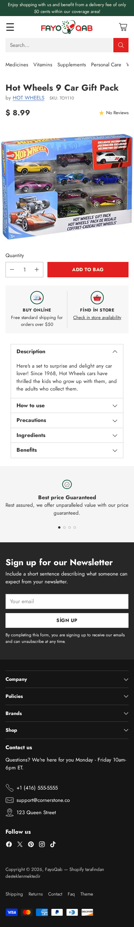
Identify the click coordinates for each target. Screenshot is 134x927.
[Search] (121, 45)
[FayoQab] (67, 26)
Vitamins (42, 64)
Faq (71, 894)
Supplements (71, 64)
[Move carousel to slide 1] (59, 527)
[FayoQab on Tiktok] (53, 845)
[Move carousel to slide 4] (75, 527)
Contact (55, 894)
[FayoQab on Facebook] (9, 845)
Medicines (16, 64)
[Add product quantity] (37, 269)
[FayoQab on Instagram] (42, 845)
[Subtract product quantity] (12, 269)
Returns (36, 894)
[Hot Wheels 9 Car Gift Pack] (67, 187)
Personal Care (106, 64)
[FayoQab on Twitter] (20, 845)
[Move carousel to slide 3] (69, 527)
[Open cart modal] (123, 27)
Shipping (14, 894)
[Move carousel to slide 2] (64, 527)
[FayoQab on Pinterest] (31, 845)
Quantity (14, 255)
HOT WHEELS (28, 98)
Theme (86, 894)
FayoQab (54, 869)
